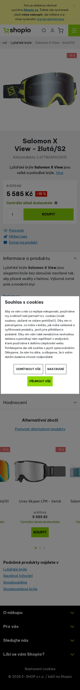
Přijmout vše (40, 381)
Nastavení (55, 369)
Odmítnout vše (28, 369)
